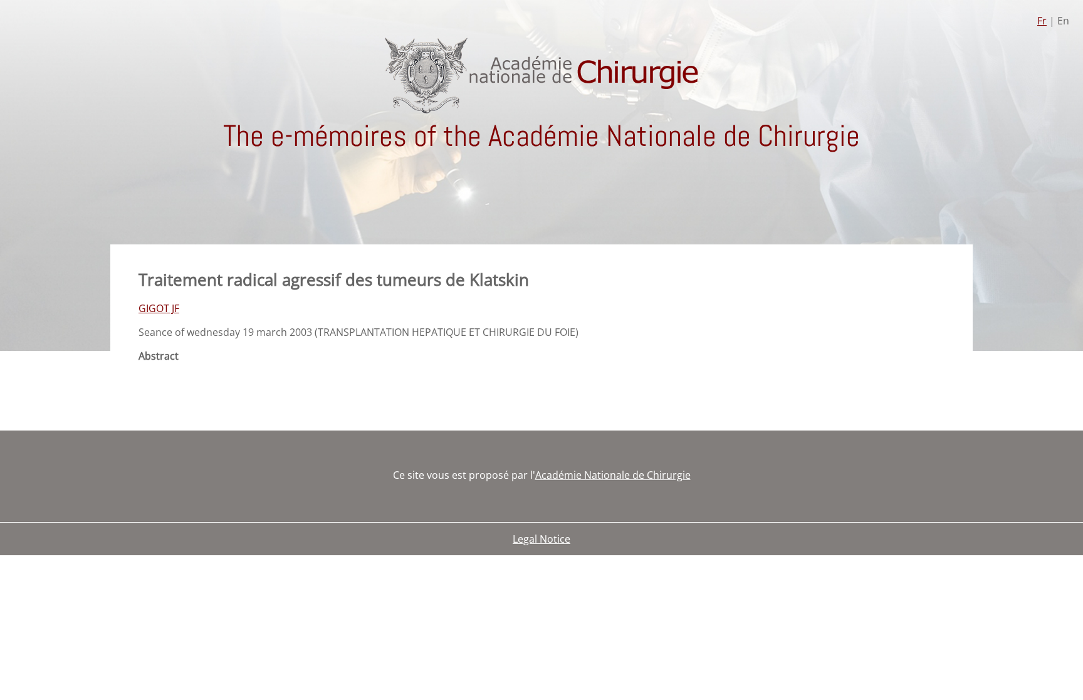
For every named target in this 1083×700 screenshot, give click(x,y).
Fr (1042, 21)
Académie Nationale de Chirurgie (613, 475)
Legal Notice (541, 539)
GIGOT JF (159, 308)
